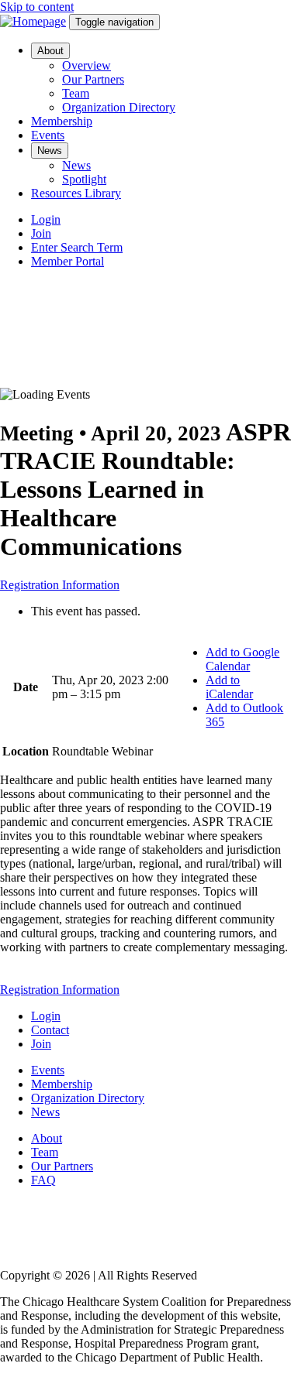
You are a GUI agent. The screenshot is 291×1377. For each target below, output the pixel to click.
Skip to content (37, 6)
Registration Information (60, 584)
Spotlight (84, 179)
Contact (50, 1029)
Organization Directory (118, 107)
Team (75, 93)
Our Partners (93, 79)
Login (46, 219)
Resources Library (76, 193)
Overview (86, 65)
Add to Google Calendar (242, 659)
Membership (61, 121)
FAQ (43, 1180)
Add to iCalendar (229, 686)
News (49, 150)
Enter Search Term (77, 247)
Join (41, 233)
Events (47, 135)
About (50, 51)
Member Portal (67, 261)
